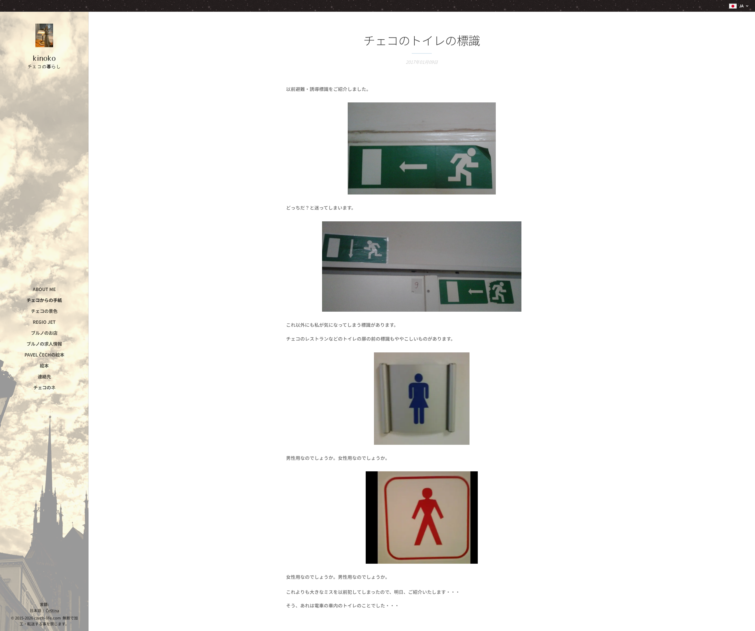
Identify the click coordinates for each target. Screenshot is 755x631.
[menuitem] (44, 289)
